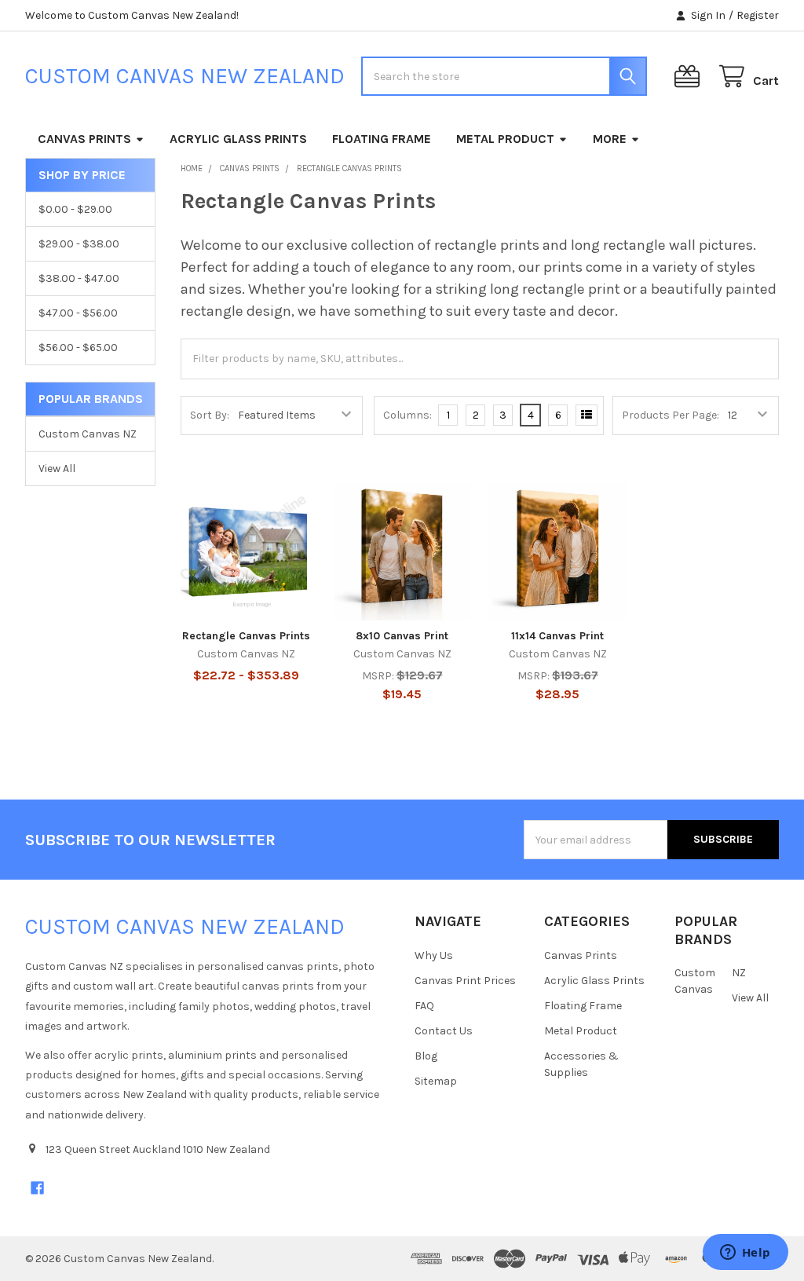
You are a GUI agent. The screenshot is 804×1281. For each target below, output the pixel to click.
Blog (426, 1056)
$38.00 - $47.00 (78, 278)
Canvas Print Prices (465, 980)
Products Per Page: (670, 415)
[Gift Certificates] (690, 76)
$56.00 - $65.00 (78, 347)
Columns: (407, 415)
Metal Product (505, 138)
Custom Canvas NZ (87, 434)
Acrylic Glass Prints (238, 138)
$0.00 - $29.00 (75, 209)
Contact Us (444, 1031)
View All (56, 468)
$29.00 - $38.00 (78, 244)
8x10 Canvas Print (402, 635)
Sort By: (209, 415)
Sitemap (436, 1081)
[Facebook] (37, 1188)
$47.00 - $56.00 (78, 313)
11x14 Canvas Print (557, 635)
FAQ (424, 1005)
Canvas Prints (84, 138)
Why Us (434, 955)
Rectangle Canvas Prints (246, 635)
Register (757, 15)
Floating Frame (381, 138)
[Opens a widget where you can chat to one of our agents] (745, 1253)
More (610, 138)
